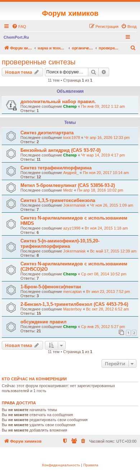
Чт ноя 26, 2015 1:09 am (111, 205)
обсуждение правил (43, 321)
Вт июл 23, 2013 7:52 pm (108, 291)
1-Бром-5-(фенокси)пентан (50, 286)
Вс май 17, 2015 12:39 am (113, 251)
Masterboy (72, 309)
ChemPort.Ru (16, 37)
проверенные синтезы (38, 62)
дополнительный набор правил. (58, 101)
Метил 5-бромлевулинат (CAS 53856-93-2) (67, 185)
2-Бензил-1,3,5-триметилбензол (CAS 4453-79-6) (74, 304)
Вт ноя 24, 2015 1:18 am (106, 228)
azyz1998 (71, 228)
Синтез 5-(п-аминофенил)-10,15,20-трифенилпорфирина (59, 243)
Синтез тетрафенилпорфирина (56, 167)
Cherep (70, 106)
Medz (68, 190)
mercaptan (72, 291)
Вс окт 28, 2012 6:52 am (107, 309)
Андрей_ (71, 172)
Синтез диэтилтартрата (47, 132)
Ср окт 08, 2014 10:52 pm (103, 274)
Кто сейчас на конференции (34, 379)
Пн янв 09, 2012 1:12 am (103, 106)
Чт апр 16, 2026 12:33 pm (107, 137)
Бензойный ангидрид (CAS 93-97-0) (60, 150)
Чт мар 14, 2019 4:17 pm (103, 155)
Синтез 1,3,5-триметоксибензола (57, 200)
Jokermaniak (74, 205)
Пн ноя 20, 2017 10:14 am (106, 172)
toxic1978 (71, 137)
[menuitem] (19, 26)
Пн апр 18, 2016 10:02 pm (100, 190)
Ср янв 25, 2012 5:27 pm (103, 326)
